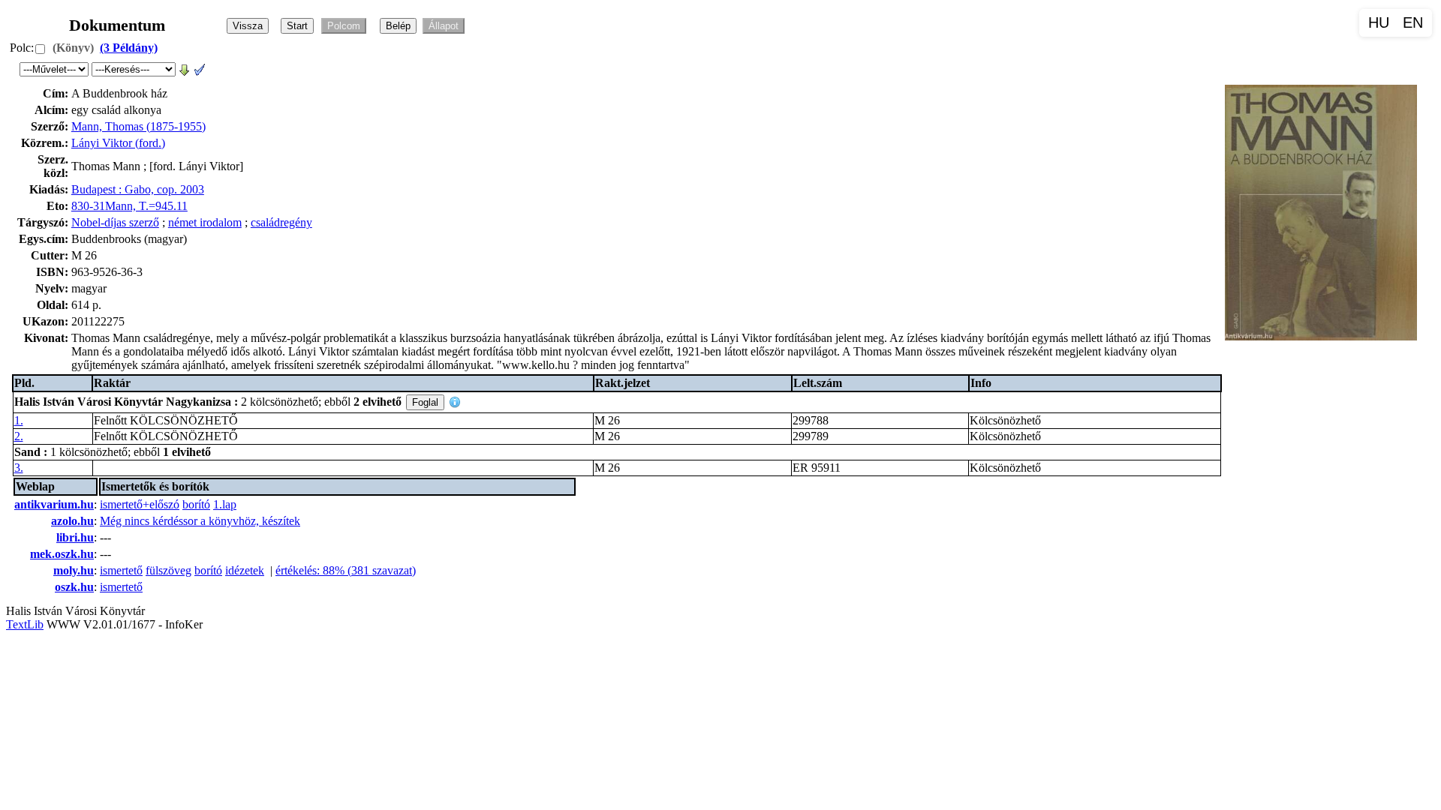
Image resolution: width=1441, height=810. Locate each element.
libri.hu (75, 537)
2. (18, 436)
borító (196, 504)
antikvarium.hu (54, 504)
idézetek (244, 570)
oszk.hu (74, 586)
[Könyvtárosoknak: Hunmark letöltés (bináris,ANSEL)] (185, 68)
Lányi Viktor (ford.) (118, 142)
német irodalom (205, 222)
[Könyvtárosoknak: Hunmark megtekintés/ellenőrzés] (200, 68)
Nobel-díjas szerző (115, 222)
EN (1413, 22)
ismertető (121, 570)
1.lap (224, 504)
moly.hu (73, 570)
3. (18, 467)
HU (1378, 22)
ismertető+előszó (139, 504)
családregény (281, 222)
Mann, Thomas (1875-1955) (138, 126)
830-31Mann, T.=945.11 (129, 206)
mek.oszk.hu (62, 554)
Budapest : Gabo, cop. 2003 (137, 189)
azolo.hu (72, 520)
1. (18, 420)
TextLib (25, 624)
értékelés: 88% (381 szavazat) (345, 570)
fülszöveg (168, 570)
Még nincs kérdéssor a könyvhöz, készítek (200, 520)
